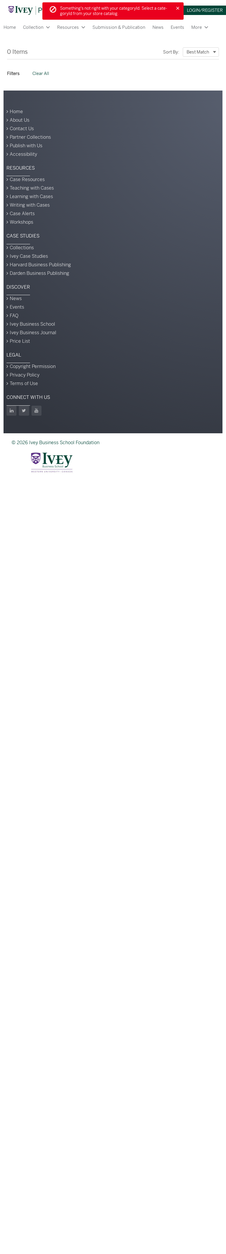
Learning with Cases (31, 196)
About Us (19, 120)
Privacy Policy (24, 375)
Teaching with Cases (32, 188)
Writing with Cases (30, 205)
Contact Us (22, 129)
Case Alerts (22, 213)
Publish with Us (26, 146)
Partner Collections (30, 137)
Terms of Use (24, 383)
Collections (22, 248)
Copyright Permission (33, 366)
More (196, 27)
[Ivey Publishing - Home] (39, 10)
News (158, 27)
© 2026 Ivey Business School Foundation (55, 442)
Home (10, 27)
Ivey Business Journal (33, 333)
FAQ (14, 315)
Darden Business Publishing (39, 273)
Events (177, 27)
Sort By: (171, 52)
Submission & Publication (118, 27)
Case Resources (27, 179)
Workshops (21, 222)
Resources (68, 27)
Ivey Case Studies (29, 256)
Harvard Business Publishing (40, 265)
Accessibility (23, 154)
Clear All (40, 73)
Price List (20, 341)
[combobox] (201, 52)
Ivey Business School (32, 324)
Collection (33, 27)
